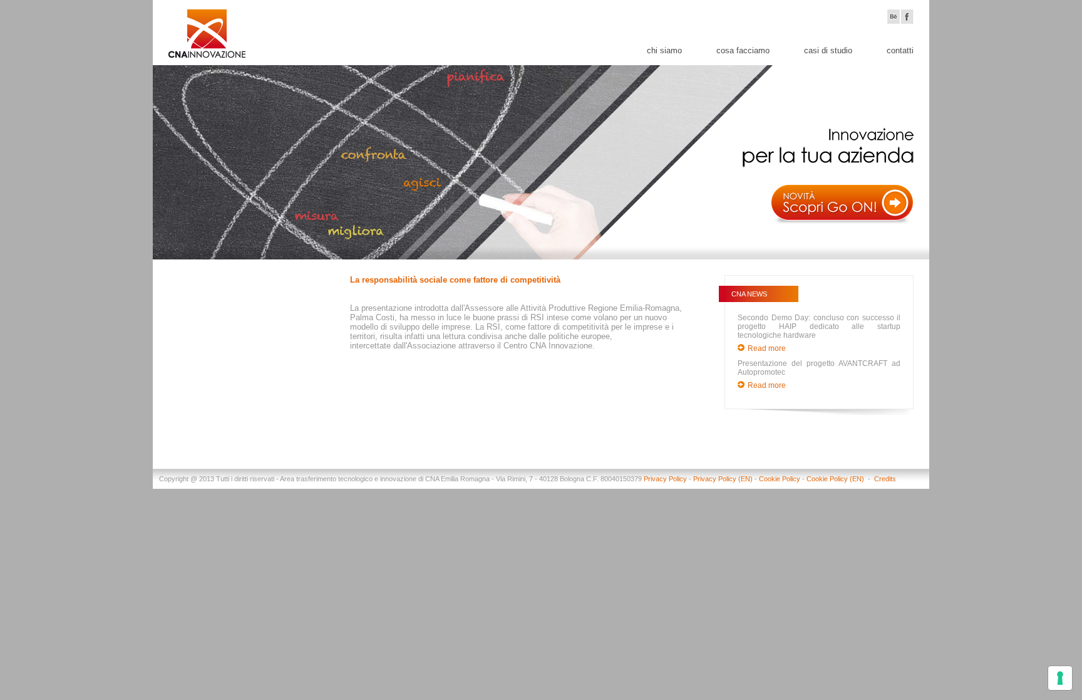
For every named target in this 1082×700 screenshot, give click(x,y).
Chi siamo (664, 50)
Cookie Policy (779, 479)
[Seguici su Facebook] (907, 16)
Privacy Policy (665, 479)
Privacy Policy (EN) (723, 479)
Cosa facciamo (743, 50)
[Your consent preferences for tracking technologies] (1060, 678)
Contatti (900, 50)
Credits (885, 479)
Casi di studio (828, 50)
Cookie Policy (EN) (836, 479)
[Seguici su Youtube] (893, 16)
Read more (767, 348)
